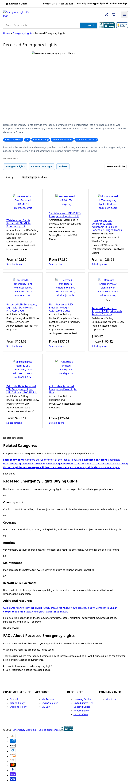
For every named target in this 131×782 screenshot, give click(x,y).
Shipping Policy (18, 719)
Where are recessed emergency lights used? (30, 649)
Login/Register (49, 715)
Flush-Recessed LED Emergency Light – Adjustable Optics (61, 307)
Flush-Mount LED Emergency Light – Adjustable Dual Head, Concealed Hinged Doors (107, 225)
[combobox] (50, 25)
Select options (14, 264)
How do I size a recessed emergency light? (29, 678)
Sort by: (10, 177)
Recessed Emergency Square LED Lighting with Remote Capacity (107, 311)
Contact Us (48, 4)
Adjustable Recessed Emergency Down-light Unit (63, 389)
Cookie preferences (49, 742)
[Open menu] (124, 14)
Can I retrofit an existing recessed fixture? (28, 682)
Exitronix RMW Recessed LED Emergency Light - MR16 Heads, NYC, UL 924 (21, 389)
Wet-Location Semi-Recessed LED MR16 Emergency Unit (18, 223)
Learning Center (81, 712)
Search (90, 25)
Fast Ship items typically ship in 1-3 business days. (102, 3)
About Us (109, 712)
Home (6, 33)
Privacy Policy (80, 723)
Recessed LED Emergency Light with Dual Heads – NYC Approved (21, 307)
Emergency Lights (22, 33)
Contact (14, 712)
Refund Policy (17, 715)
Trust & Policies (116, 166)
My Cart (45, 719)
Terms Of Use (79, 727)
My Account (47, 712)
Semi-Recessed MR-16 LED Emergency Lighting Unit (65, 214)
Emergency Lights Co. (25, 742)
